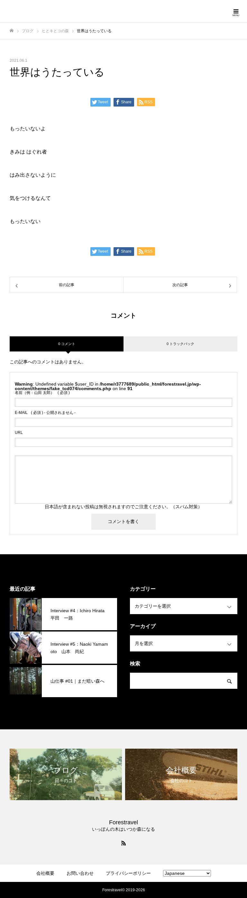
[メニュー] (235, 11)
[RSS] (123, 843)
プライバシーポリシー (128, 873)
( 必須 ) (42, 393)
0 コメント (66, 344)
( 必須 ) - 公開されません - (45, 413)
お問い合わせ (80, 873)
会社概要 (45, 873)
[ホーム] (12, 31)
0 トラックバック (180, 344)
